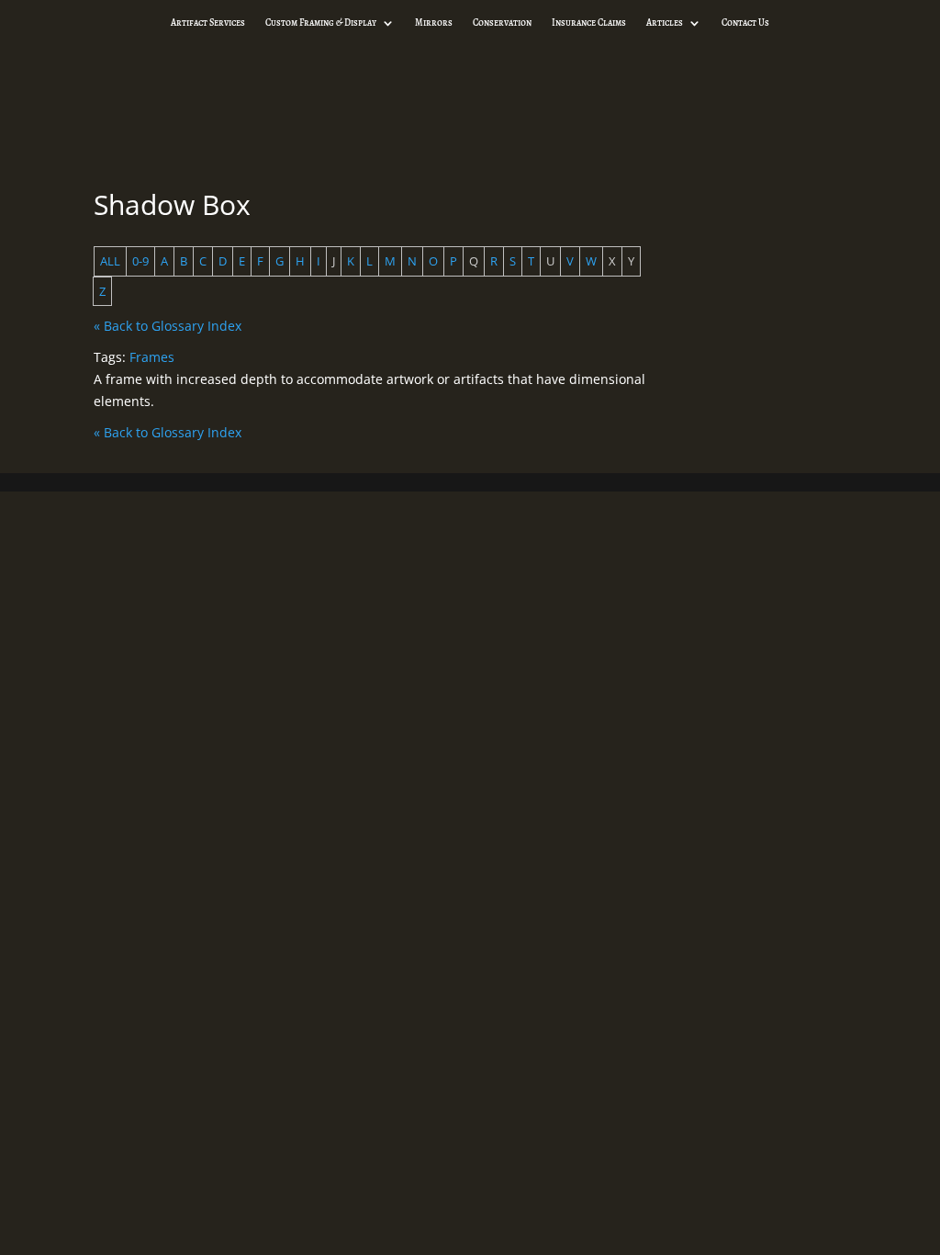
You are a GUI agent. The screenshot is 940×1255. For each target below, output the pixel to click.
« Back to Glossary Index (167, 325)
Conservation (502, 23)
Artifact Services (208, 23)
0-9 (140, 261)
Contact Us (745, 23)
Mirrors (434, 23)
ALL (110, 261)
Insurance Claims (589, 23)
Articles (664, 23)
